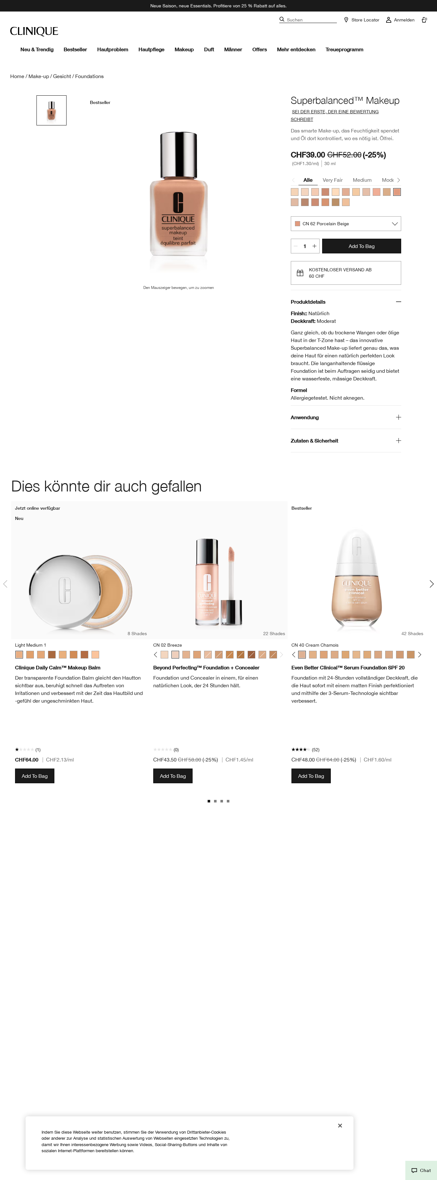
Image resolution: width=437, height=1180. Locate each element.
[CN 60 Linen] (305, 202)
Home (17, 76)
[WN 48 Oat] (197, 654)
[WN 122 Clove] (251, 654)
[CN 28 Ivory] (366, 192)
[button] (421, 1170)
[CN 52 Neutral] (334, 654)
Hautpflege (151, 49)
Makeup (184, 49)
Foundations (89, 76)
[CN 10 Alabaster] (335, 192)
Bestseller (75, 49)
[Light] (95, 654)
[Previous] (157, 655)
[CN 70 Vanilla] (294, 202)
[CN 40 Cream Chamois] (315, 192)
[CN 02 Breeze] (175, 654)
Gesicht (62, 76)
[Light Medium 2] (63, 654)
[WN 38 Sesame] (186, 654)
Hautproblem (112, 49)
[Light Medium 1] (19, 654)
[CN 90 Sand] (325, 202)
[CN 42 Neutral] (376, 192)
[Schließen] (340, 1126)
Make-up (38, 76)
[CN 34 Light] (346, 192)
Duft (209, 49)
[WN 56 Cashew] (356, 654)
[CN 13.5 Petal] (294, 192)
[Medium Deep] (73, 654)
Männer (233, 49)
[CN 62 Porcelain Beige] (397, 192)
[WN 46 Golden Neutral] (313, 654)
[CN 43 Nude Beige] (387, 192)
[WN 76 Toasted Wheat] (273, 654)
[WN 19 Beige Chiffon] (346, 202)
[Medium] (30, 654)
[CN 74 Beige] (219, 654)
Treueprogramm (344, 49)
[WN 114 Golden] (335, 202)
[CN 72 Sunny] (325, 192)
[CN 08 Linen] (164, 654)
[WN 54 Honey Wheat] (262, 654)
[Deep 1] (84, 654)
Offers (259, 49)
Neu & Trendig (36, 49)
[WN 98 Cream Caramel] (230, 654)
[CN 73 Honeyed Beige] (315, 202)
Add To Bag (362, 246)
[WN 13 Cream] (356, 192)
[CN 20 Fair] (305, 192)
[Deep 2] (52, 654)
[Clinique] (34, 31)
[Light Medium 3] (41, 654)
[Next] (280, 655)
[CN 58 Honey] (367, 654)
